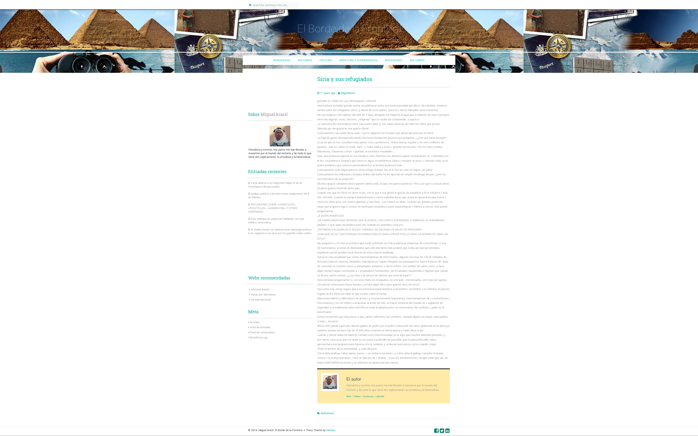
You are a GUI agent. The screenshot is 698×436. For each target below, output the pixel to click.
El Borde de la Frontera (349, 28)
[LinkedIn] (447, 431)
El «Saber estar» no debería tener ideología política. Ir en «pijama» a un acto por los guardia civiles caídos (280, 231)
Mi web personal (261, 299)
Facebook (368, 396)
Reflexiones (393, 60)
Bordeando (281, 60)
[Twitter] (442, 431)
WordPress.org (258, 337)
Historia (325, 60)
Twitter (357, 396)
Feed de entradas (260, 327)
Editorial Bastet (260, 289)
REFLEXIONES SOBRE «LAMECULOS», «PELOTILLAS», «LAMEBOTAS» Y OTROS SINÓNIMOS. (272, 208)
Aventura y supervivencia (358, 60)
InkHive (330, 430)
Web (348, 396)
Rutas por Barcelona (263, 294)
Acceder (254, 322)
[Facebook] (436, 431)
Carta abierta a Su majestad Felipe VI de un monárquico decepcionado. (275, 184)
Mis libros (417, 60)
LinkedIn (380, 396)
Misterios (305, 60)
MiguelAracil (348, 93)
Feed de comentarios (262, 332)
